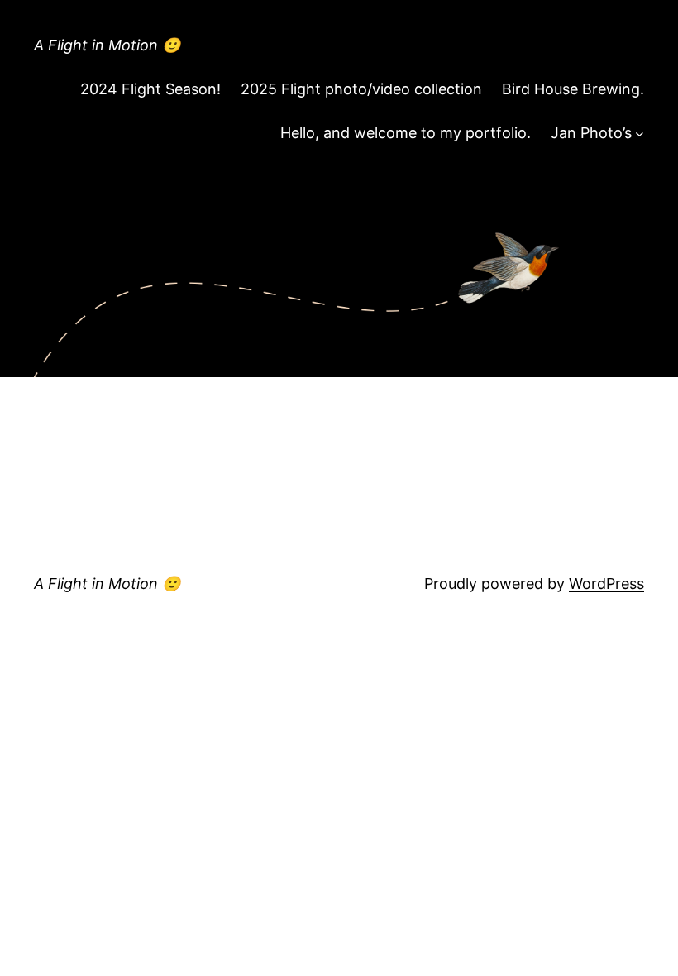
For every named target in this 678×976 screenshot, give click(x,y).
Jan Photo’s (591, 132)
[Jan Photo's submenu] (639, 133)
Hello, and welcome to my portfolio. (405, 132)
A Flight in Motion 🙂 (107, 45)
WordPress (606, 583)
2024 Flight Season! (150, 89)
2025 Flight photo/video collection (361, 89)
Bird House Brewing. (573, 89)
